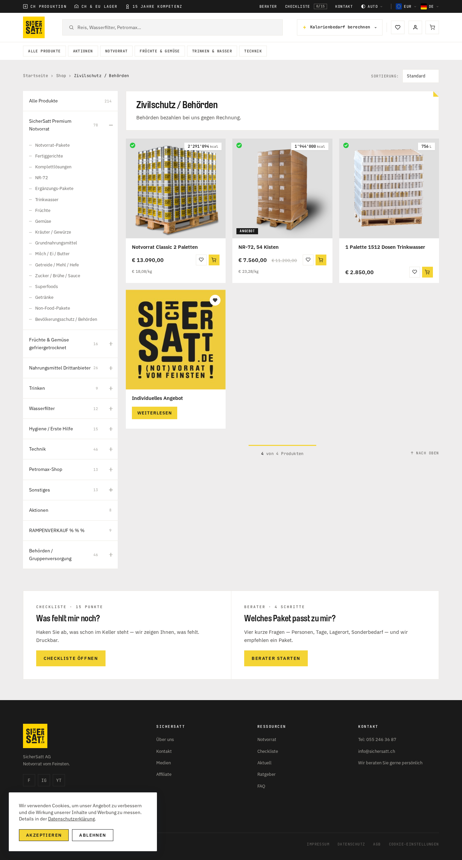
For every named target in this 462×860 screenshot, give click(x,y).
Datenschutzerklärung (71, 819)
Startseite (35, 75)
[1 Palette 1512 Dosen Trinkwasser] (389, 188)
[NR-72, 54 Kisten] (282, 188)
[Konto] (415, 27)
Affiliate (163, 774)
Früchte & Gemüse (160, 51)
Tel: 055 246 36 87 (377, 739)
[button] (214, 260)
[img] (132, 145)
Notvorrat (116, 51)
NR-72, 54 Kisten (258, 247)
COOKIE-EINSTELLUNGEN (414, 844)
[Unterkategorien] (111, 125)
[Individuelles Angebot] (176, 339)
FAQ (261, 786)
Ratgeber (266, 774)
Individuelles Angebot (157, 398)
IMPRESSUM (318, 844)
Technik (253, 51)
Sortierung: (385, 76)
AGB (376, 844)
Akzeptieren (44, 835)
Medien (163, 763)
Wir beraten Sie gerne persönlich (390, 763)
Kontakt (344, 6)
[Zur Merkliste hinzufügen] (201, 260)
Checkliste (305, 6)
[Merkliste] (398, 27)
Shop (61, 75)
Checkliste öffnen (71, 658)
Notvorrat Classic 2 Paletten (165, 247)
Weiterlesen (154, 413)
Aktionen (83, 51)
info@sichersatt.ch (376, 751)
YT (59, 780)
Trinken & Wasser (212, 51)
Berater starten (276, 658)
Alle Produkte (44, 51)
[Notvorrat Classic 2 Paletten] (176, 188)
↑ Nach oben (425, 453)
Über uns (165, 739)
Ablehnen (92, 835)
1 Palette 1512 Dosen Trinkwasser (385, 247)
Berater (268, 6)
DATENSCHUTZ (351, 844)
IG (44, 780)
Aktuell (264, 763)
